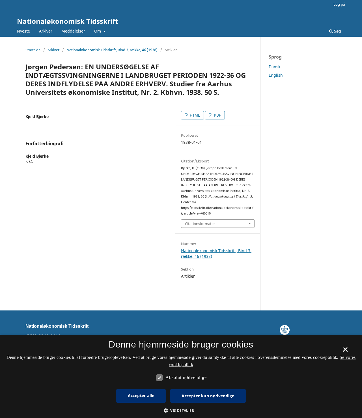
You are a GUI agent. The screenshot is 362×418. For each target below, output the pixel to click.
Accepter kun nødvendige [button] (208, 395)
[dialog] (181, 376)
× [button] (345, 351)
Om (98, 31)
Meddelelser (73, 31)
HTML (194, 115)
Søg (337, 31)
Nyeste (23, 31)
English (276, 75)
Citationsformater (200, 223)
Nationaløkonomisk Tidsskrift (67, 21)
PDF (217, 115)
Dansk (274, 66)
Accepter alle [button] (141, 395)
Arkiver (45, 31)
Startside (32, 49)
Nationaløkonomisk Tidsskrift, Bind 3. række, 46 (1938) (112, 49)
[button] (181, 410)
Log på (339, 4)
